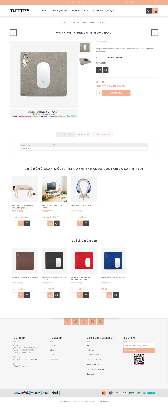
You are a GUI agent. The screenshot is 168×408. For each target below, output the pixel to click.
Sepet (52, 355)
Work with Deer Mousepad (25, 277)
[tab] (65, 134)
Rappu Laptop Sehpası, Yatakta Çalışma (22, 206)
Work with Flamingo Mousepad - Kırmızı (81, 278)
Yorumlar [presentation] (84, 134)
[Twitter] (75, 321)
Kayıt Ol (71, 2)
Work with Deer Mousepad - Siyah (54, 278)
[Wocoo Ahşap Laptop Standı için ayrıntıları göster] (54, 189)
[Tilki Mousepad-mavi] (113, 261)
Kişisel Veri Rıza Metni (95, 369)
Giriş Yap (81, 2)
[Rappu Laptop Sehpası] (25, 189)
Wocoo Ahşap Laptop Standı (52, 206)
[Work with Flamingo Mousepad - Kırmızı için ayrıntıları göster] (84, 261)
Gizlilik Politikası (92, 364)
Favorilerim (54, 359)
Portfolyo (90, 350)
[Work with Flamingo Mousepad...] (13, 32)
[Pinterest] (84, 321)
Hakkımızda (91, 374)
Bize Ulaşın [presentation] (102, 134)
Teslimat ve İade (93, 355)
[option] (85, 47)
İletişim (89, 345)
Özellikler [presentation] (65, 134)
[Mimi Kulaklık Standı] (84, 189)
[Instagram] (100, 321)
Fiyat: (98, 82)
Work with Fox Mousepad (113, 277)
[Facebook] (67, 321)
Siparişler (53, 345)
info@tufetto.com (20, 366)
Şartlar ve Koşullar (93, 359)
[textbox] (139, 2)
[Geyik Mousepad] (25, 261)
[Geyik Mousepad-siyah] (54, 261)
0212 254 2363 (18, 359)
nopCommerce (71, 401)
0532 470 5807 (32, 359)
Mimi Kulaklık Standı (81, 205)
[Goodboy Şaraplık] (154, 32)
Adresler (53, 350)
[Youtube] (92, 321)
